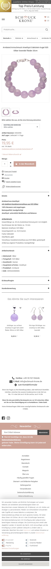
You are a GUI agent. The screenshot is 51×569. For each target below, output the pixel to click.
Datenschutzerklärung (25, 492)
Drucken (6, 178)
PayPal (8, 545)
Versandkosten (25, 489)
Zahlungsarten (25, 485)
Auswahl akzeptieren (25, 564)
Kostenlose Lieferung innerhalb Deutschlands (16, 149)
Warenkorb (48, 20)
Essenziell (9, 540)
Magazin (25, 470)
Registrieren (25, 459)
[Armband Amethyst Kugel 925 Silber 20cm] (25, 78)
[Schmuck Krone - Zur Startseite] (25, 18)
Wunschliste (48, 17)
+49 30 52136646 (31, 378)
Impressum (27, 530)
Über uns (25, 474)
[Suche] (46, 29)
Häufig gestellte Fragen (25, 478)
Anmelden (25, 456)
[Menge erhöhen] (10, 163)
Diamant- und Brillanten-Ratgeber (25, 481)
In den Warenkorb (26, 164)
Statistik (33, 540)
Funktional (34, 545)
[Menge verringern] (10, 166)
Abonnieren (43, 432)
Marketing (10, 543)
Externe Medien (36, 543)
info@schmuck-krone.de (31, 381)
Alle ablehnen (25, 559)
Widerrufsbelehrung (25, 496)
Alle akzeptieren (25, 554)
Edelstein (18, 38)
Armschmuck (31, 38)
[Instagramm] (8, 418)
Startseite (6, 38)
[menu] (3, 19)
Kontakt (25, 467)
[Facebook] (3, 418)
